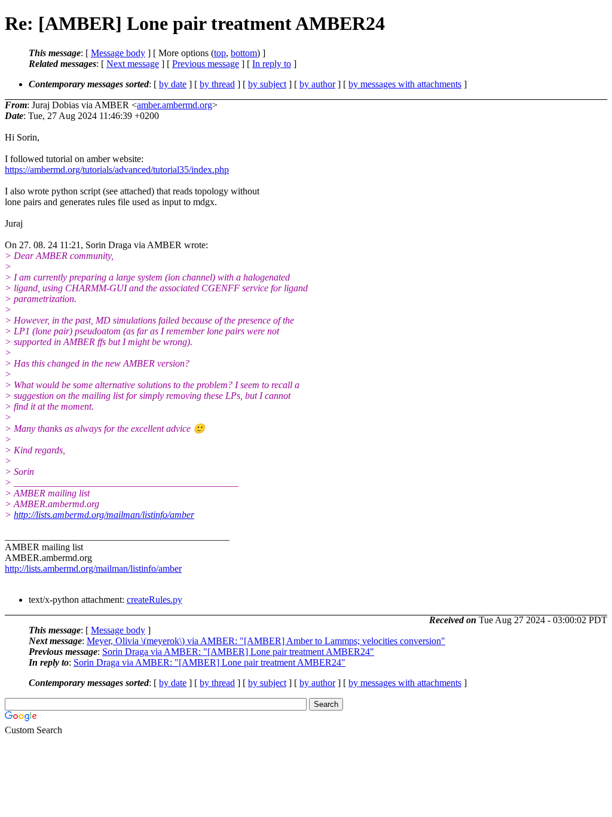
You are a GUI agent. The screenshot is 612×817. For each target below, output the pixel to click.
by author (317, 84)
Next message (132, 64)
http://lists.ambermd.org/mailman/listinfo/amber (104, 515)
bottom (244, 53)
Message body (118, 53)
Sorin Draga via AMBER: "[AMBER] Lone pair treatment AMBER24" (238, 652)
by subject (267, 84)
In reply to (271, 64)
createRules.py (154, 600)
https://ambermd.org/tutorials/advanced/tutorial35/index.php (117, 169)
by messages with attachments (404, 84)
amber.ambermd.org (174, 105)
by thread (217, 84)
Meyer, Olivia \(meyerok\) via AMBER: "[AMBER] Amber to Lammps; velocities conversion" (266, 641)
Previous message (205, 64)
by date (172, 84)
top (220, 53)
